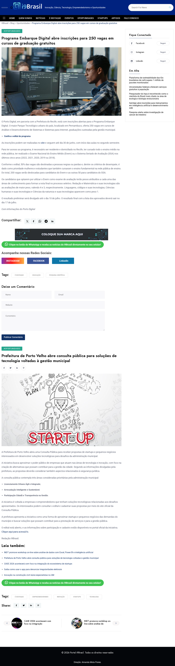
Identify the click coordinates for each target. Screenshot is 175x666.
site (43, 142)
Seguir (163, 43)
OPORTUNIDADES (86, 18)
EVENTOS (69, 18)
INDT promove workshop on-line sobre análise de (97, 622)
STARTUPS (103, 18)
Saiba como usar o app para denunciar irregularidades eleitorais (33, 569)
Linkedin (63, 260)
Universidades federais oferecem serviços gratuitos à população (148, 88)
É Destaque (19, 275)
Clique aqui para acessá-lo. (15, 531)
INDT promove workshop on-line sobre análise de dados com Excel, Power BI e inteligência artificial (48, 552)
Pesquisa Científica (57, 275)
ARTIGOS (116, 18)
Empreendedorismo (40, 597)
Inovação (61, 597)
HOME (12, 18)
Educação (36, 275)
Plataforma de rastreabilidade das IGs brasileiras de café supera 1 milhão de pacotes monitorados (146, 80)
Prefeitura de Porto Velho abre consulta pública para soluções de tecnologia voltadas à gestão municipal (51, 558)
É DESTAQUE (55, 18)
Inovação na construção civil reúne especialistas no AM (29, 575)
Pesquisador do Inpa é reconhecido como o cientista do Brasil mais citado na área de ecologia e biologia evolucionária (148, 96)
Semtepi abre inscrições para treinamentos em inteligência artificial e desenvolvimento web (148, 105)
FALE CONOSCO (131, 18)
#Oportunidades (12, 31)
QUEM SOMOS (25, 18)
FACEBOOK (38, 260)
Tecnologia (94, 597)
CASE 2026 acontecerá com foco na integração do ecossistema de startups (38, 563)
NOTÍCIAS (40, 18)
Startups (77, 597)
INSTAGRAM (12, 260)
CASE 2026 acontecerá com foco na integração (37, 622)
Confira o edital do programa (17, 136)
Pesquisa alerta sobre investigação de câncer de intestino (146, 113)
